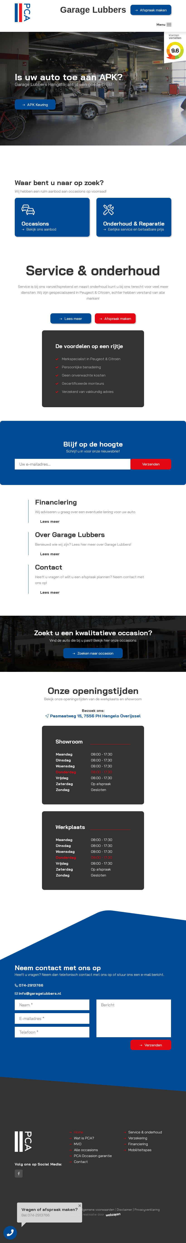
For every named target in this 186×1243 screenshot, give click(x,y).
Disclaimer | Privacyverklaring (138, 1209)
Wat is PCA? (84, 1138)
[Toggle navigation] (169, 24)
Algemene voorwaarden (97, 1209)
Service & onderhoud (145, 1132)
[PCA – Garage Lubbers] (22, 12)
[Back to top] (178, 1235)
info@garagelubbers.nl (40, 993)
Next (180, 73)
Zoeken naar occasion (95, 653)
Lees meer (73, 318)
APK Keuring (37, 104)
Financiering (138, 1144)
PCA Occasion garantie (93, 1155)
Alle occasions (86, 1150)
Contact (81, 1161)
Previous (5, 73)
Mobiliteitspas (140, 1150)
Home (78, 1132)
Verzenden (153, 1045)
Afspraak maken (153, 10)
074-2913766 (31, 985)
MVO (77, 1144)
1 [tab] (91, 149)
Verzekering (137, 1138)
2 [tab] (95, 149)
